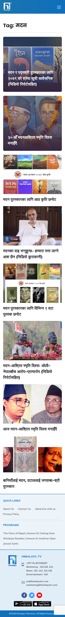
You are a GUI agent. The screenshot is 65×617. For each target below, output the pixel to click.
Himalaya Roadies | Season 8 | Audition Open (29, 538)
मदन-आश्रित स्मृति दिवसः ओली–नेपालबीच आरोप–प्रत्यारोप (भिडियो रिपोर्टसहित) (27, 371)
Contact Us (24, 508)
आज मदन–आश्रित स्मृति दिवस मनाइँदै (30, 428)
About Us (8, 508)
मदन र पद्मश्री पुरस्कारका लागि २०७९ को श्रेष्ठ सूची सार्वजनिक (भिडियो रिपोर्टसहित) (30, 78)
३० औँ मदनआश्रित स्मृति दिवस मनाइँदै (30, 140)
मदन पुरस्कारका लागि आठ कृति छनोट (29, 199)
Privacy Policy (11, 514)
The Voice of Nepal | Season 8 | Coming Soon (29, 533)
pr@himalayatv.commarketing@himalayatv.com (41, 583)
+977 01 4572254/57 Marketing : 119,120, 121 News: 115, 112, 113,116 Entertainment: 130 (39, 569)
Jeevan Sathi (10, 543)
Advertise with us (45, 508)
